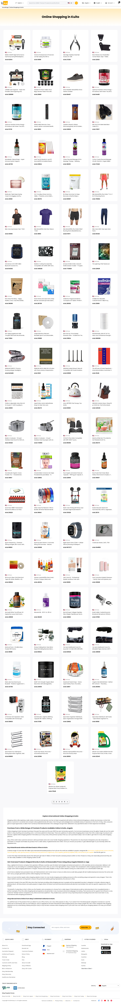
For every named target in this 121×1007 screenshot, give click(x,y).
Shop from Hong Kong (41, 996)
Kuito (82, 960)
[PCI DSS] (6, 987)
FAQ (23, 960)
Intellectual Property (8, 954)
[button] (86, 3)
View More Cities (86, 968)
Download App (26, 945)
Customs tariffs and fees (9, 963)
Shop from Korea (55, 996)
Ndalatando (85, 948)
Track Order (5, 960)
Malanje (83, 963)
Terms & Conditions (47, 1000)
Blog (23, 957)
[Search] (76, 3)
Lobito (83, 951)
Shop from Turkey (79, 996)
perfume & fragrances (47, 852)
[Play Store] (106, 953)
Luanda (83, 945)
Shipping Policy (6, 965)
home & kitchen (108, 850)
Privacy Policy (59, 1000)
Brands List (25, 948)
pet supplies (90, 852)
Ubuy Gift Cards (27, 968)
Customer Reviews (27, 951)
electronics (91, 850)
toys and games (12, 852)
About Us (5, 945)
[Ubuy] (4, 3)
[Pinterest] (111, 1000)
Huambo (84, 957)
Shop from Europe (92, 996)
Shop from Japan (28, 996)
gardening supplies (68, 852)
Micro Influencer (7, 968)
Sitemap (4, 957)
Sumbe (83, 965)
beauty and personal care (32, 852)
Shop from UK (16, 996)
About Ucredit (26, 963)
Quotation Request (7, 951)
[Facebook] (99, 1000)
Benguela (84, 954)
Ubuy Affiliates (26, 965)
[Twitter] (108, 1000)
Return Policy (26, 954)
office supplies (58, 852)
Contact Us (5, 948)
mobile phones (99, 850)
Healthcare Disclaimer (8, 977)
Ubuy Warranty (6, 974)
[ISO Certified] (18, 988)
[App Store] (106, 948)
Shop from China (67, 996)
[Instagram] (101, 1000)
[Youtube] (105, 1000)
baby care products (80, 852)
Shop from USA (6, 996)
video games (21, 852)
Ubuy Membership (7, 971)
